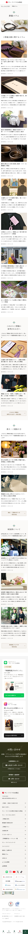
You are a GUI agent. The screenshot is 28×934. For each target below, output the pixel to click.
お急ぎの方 (20, 932)
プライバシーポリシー (6, 913)
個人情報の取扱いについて (7, 916)
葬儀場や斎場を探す (7, 823)
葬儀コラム (5, 854)
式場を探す (9, 932)
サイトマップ (17, 913)
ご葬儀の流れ (5, 819)
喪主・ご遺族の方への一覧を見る (14, 513)
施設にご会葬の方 (7, 850)
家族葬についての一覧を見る (14, 646)
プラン (14, 932)
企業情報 (4, 866)
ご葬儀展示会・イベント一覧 (10, 838)
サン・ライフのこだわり (8, 815)
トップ (3, 932)
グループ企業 (4, 918)
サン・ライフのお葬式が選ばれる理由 (12, 811)
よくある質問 (5, 862)
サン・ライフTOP (5, 6)
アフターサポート (7, 834)
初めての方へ (5, 807)
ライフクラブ (5, 846)
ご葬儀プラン (5, 827)
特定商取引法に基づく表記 (19, 916)
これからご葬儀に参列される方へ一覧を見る (14, 413)
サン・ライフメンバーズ (8, 842)
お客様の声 (5, 830)
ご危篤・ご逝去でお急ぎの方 (10, 803)
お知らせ (4, 858)
